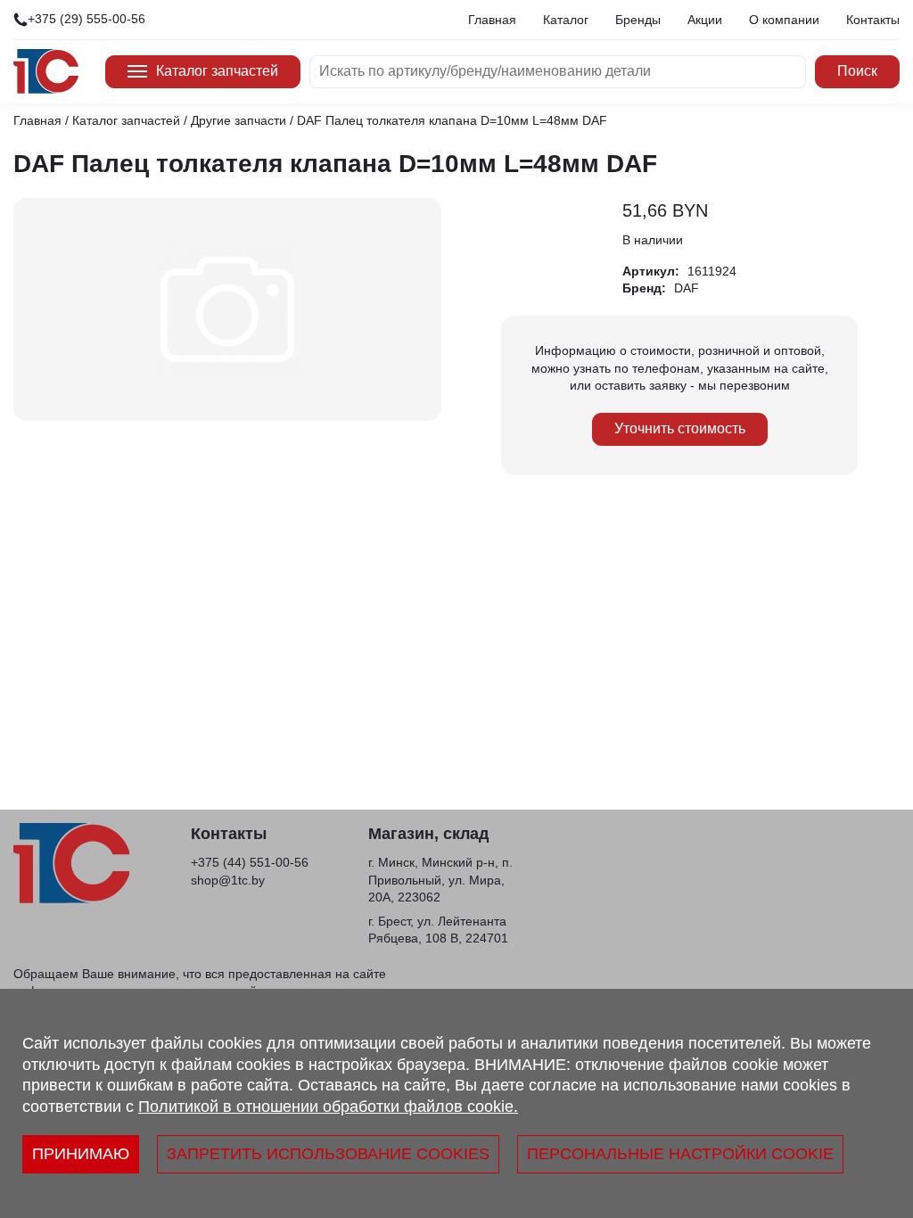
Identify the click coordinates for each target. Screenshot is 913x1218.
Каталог (565, 19)
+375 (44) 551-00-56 (249, 862)
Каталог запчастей (217, 70)
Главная (492, 19)
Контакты (873, 19)
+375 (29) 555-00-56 (86, 19)
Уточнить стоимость (679, 428)
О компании (784, 19)
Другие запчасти (238, 120)
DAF (686, 288)
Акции (704, 19)
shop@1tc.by (228, 880)
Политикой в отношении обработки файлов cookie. (328, 1106)
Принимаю (80, 1154)
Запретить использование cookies (328, 1154)
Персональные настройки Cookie (680, 1154)
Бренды (638, 19)
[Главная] (45, 71)
